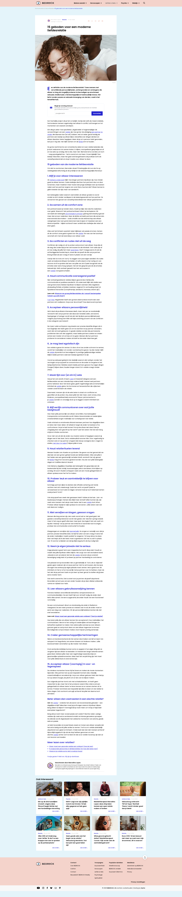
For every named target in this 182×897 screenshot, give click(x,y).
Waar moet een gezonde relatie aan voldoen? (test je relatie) (79, 616)
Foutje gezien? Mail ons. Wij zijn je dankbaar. (63, 756)
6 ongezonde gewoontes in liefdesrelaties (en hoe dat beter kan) (73, 749)
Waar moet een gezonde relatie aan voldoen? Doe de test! (71, 746)
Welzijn (135, 3)
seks (71, 379)
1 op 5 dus (51, 300)
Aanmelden (97, 113)
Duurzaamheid (99, 866)
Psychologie (98, 875)
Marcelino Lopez (56, 19)
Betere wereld (79, 3)
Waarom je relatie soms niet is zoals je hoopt (65, 751)
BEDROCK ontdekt (115, 869)
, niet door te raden (59, 443)
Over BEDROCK (75, 866)
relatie (67, 132)
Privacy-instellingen (138, 882)
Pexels (114, 82)
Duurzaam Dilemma (115, 872)
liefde (81, 142)
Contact (73, 872)
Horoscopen (95, 3)
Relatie (51, 8)
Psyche (124, 3)
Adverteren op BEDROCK (135, 866)
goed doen (75, 250)
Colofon (73, 869)
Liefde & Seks (110, 3)
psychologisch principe (74, 214)
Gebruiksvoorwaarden (134, 869)
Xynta (143, 888)
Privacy (129, 872)
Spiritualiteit (98, 878)
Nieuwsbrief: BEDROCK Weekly (80, 875)
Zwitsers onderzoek (57, 180)
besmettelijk (74, 531)
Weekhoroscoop (114, 866)
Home (37, 8)
